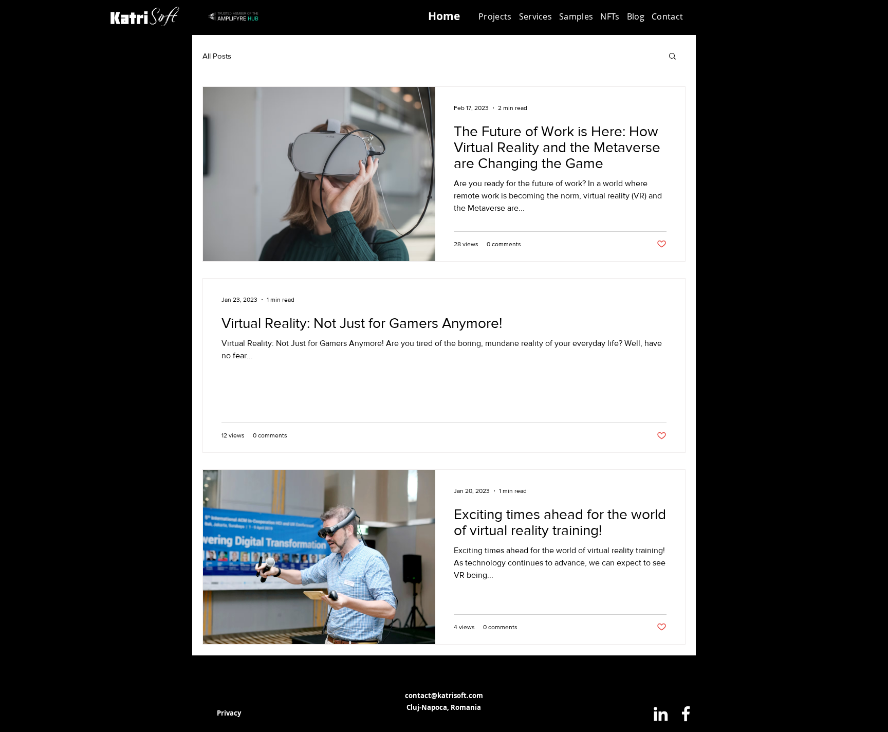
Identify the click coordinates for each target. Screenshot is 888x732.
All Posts (216, 55)
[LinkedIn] (661, 714)
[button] (535, 16)
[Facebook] (686, 714)
